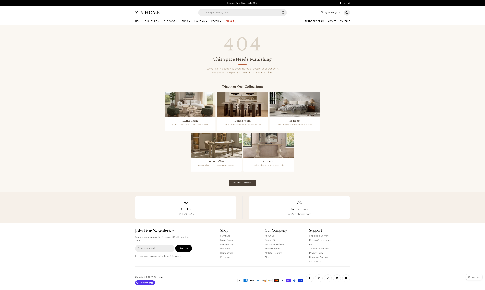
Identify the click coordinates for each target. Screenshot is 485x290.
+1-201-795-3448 (185, 213)
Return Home (242, 183)
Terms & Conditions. (172, 256)
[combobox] (242, 12)
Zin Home (147, 12)
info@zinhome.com (299, 213)
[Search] (283, 12)
